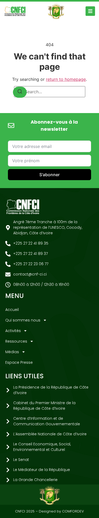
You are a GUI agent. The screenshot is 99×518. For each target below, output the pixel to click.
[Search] (20, 92)
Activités (13, 330)
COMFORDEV (73, 511)
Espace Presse (19, 362)
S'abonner (49, 174)
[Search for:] (49, 91)
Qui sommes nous (22, 320)
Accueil (12, 309)
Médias (12, 351)
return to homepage (66, 79)
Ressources (16, 341)
